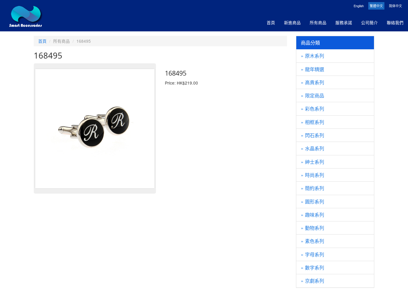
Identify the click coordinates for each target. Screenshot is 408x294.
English (359, 6)
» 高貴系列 (312, 82)
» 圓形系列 (312, 201)
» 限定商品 (312, 95)
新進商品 (292, 22)
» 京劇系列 (312, 280)
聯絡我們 (395, 22)
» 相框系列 (312, 121)
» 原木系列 (312, 55)
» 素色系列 (312, 240)
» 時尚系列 (312, 174)
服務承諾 (343, 22)
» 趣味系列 (312, 214)
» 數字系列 (312, 267)
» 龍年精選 (312, 69)
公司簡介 (369, 22)
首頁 (271, 22)
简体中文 (395, 6)
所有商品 (318, 22)
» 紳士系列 (312, 161)
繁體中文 (376, 6)
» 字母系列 (312, 254)
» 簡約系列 (312, 188)
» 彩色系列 (312, 108)
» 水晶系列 (312, 148)
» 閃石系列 (312, 135)
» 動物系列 (312, 227)
